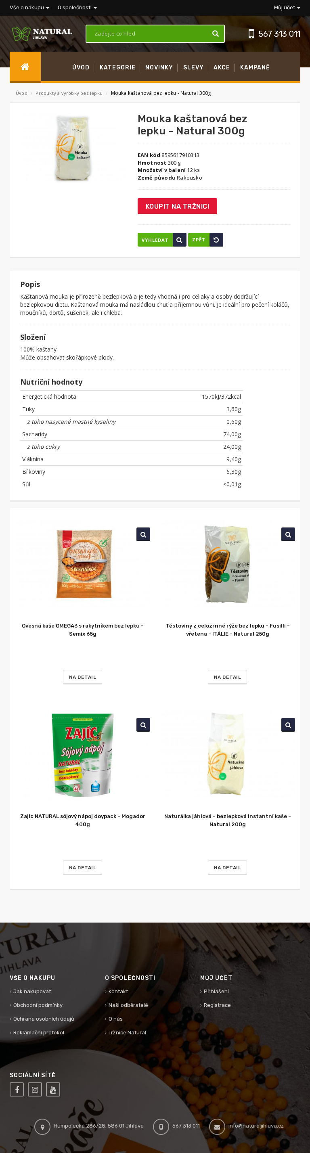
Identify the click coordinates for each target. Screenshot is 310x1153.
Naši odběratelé (128, 1005)
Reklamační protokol (38, 1033)
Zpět (198, 239)
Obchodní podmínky (38, 1005)
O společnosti (75, 7)
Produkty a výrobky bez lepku (70, 93)
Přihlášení (216, 991)
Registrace (217, 1005)
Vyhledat (155, 240)
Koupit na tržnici (177, 206)
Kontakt (118, 991)
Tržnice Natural (127, 1033)
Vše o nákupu (27, 7)
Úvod (21, 93)
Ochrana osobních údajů (43, 1019)
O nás (116, 1019)
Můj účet (285, 7)
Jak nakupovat (32, 991)
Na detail (82, 677)
